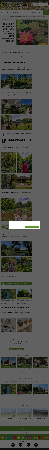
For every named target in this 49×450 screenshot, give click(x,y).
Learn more (21, 227)
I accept (35, 227)
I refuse (29, 227)
